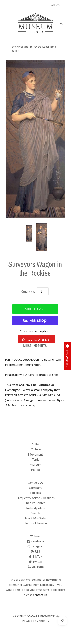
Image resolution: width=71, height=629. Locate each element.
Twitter (37, 561)
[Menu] (8, 23)
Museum (35, 464)
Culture (36, 449)
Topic (35, 459)
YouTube (37, 566)
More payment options (35, 331)
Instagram (37, 546)
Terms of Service (35, 523)
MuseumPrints (35, 346)
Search (35, 513)
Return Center (35, 503)
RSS (37, 551)
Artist (35, 444)
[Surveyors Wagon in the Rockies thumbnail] (29, 233)
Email (37, 536)
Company (35, 487)
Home (13, 46)
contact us (40, 595)
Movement (35, 454)
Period (35, 469)
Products (23, 46)
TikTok (37, 556)
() (56, 4)
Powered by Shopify (35, 620)
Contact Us (35, 482)
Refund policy (35, 508)
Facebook (37, 541)
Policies (35, 492)
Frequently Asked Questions (35, 498)
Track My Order (35, 518)
